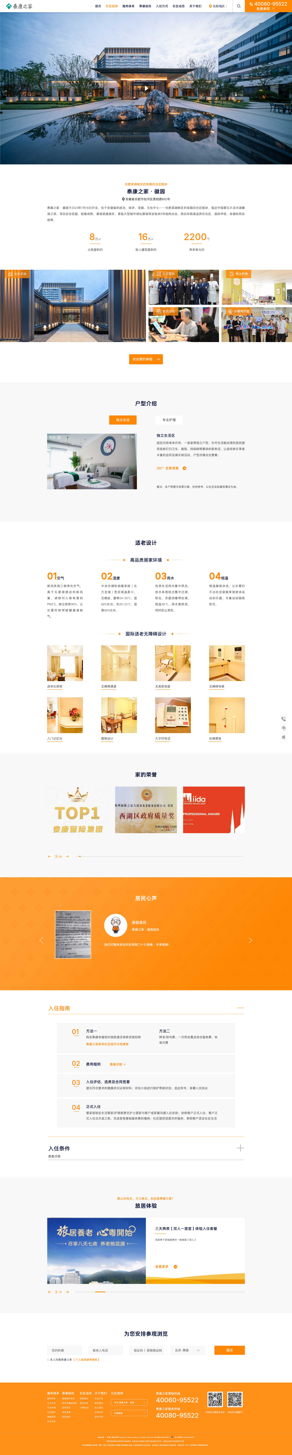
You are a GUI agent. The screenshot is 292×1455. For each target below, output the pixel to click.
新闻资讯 (84, 1398)
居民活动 (84, 1403)
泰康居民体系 (68, 1398)
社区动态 (179, 6)
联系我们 (99, 1403)
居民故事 (66, 1412)
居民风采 (66, 1407)
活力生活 (51, 1403)
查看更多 (162, 1267)
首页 (98, 6)
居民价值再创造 (69, 1403)
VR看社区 (84, 1407)
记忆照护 (51, 1412)
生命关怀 (51, 1421)
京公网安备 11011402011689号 (183, 1437)
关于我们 (195, 6)
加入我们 (99, 1407)
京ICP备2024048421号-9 (162, 1437)
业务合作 (99, 1412)
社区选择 (112, 6)
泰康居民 (145, 6)
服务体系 (128, 6)
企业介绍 (99, 1398)
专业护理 (51, 1407)
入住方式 (162, 6)
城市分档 (99, 1417)
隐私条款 (101, 1437)
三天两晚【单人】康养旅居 (177, 1228)
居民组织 (66, 1417)
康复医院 (51, 1417)
